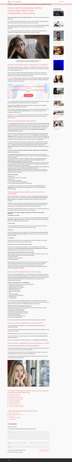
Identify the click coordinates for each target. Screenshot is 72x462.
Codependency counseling (14, 400)
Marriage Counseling (17, 4)
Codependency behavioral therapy (16, 399)
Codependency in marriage (14, 396)
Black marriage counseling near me (16, 414)
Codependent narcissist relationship (16, 397)
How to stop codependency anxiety (16, 405)
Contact (9, 460)
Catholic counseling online (14, 413)
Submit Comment (44, 450)
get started (28, 95)
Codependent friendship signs (15, 402)
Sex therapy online (12, 419)
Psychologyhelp (10, 4)
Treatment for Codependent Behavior (16, 406)
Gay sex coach (11, 416)
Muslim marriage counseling (14, 417)
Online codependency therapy (15, 394)
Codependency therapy (13, 403)
